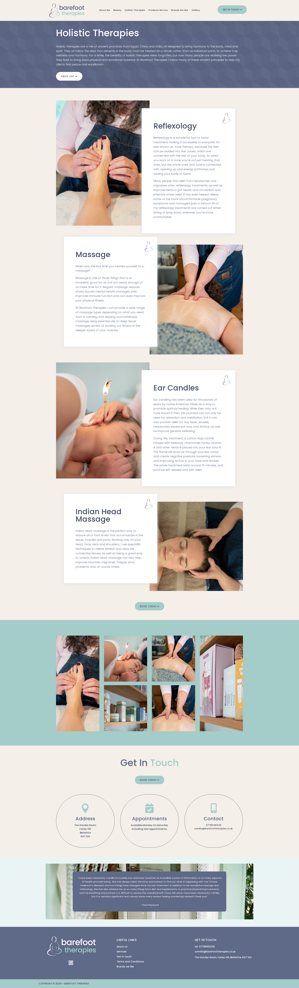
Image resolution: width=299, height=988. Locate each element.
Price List (67, 76)
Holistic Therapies (135, 10)
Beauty (117, 10)
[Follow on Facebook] (71, 962)
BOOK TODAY (148, 606)
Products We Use (158, 10)
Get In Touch (231, 9)
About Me (104, 10)
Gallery (196, 10)
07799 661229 (213, 825)
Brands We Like (179, 10)
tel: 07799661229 (205, 946)
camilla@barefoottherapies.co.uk (213, 828)
